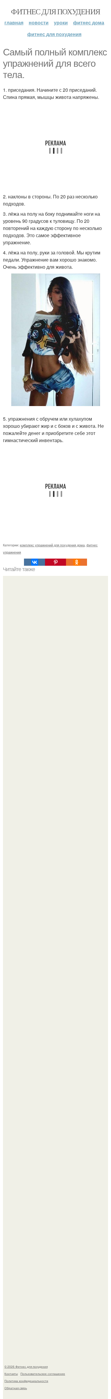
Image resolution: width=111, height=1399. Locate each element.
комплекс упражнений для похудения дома (52, 544)
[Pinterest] (55, 562)
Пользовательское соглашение (42, 1374)
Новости (39, 22)
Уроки (61, 22)
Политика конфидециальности (26, 1381)
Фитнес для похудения (55, 11)
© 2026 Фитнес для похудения (26, 1366)
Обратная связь (15, 1388)
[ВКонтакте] (34, 562)
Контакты (11, 1374)
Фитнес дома (88, 22)
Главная (13, 22)
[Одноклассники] (76, 562)
